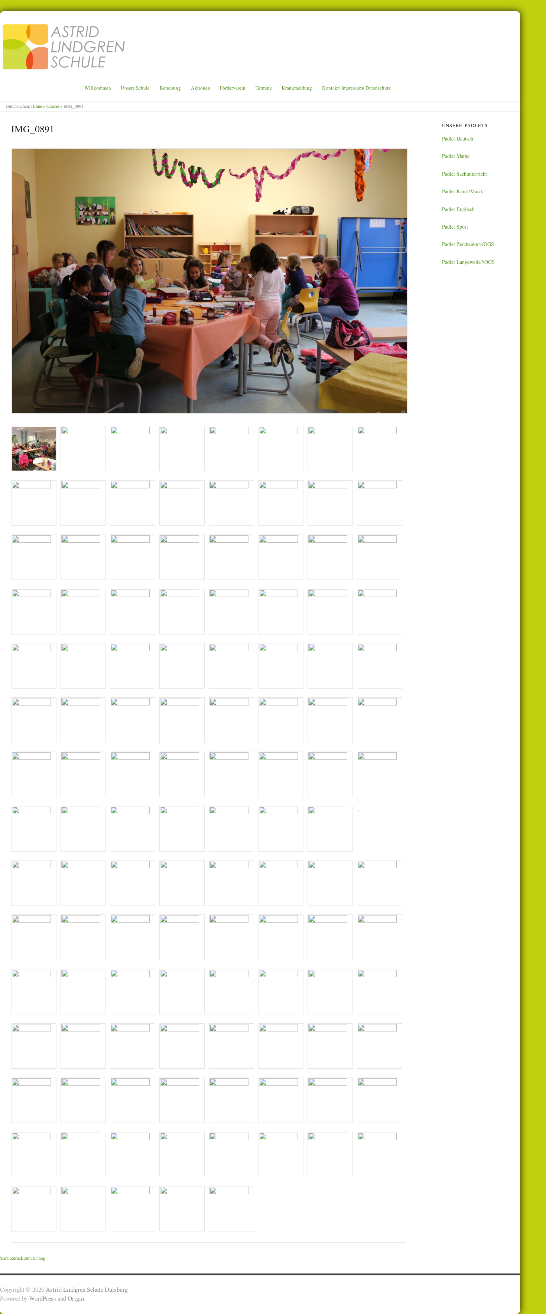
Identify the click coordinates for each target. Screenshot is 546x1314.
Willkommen (97, 87)
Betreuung (170, 87)
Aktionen (200, 87)
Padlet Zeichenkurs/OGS (468, 244)
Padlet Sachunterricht (464, 173)
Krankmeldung (297, 87)
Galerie (52, 106)
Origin (76, 1298)
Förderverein (233, 87)
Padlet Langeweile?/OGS (468, 261)
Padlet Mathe (455, 155)
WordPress (42, 1298)
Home (36, 106)
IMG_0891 (32, 128)
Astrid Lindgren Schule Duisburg (87, 1289)
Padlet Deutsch (457, 138)
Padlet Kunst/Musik (462, 191)
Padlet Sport (455, 226)
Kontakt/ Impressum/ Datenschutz (356, 87)
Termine (264, 87)
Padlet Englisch (458, 209)
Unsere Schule (135, 87)
